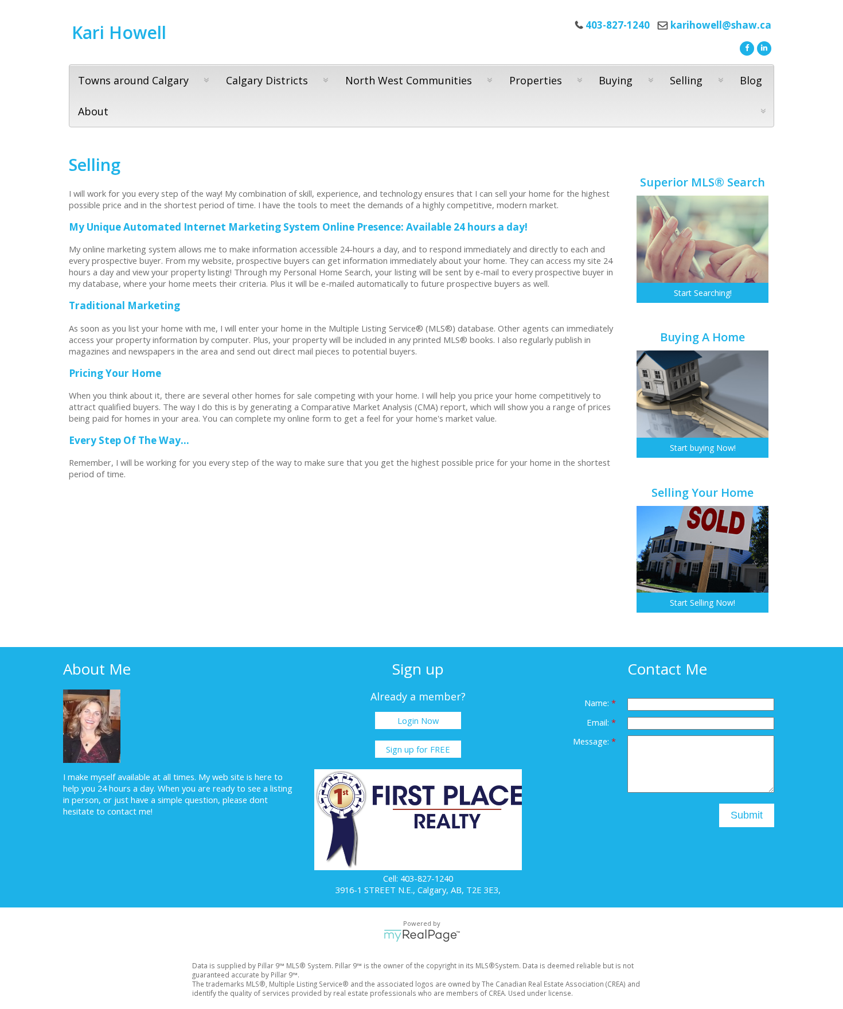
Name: (597, 702)
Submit (747, 815)
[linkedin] (762, 47)
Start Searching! (703, 292)
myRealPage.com (421, 936)
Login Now (418, 720)
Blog (751, 80)
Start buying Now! (703, 447)
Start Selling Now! (702, 602)
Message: (592, 741)
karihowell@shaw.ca (720, 25)
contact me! (130, 811)
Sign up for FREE (418, 749)
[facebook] (745, 47)
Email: (599, 722)
